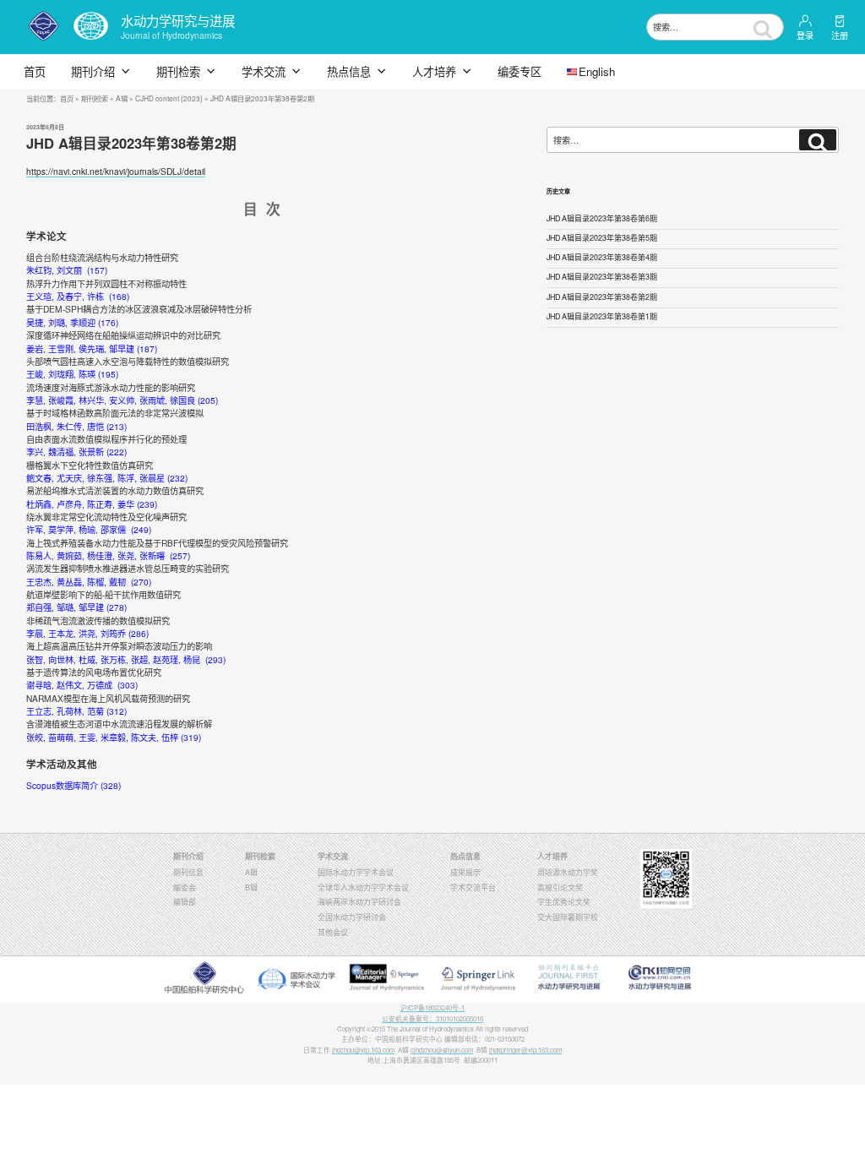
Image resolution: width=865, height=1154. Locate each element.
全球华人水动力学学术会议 (363, 887)
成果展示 (465, 872)
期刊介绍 (93, 71)
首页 (35, 71)
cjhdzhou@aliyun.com (442, 1049)
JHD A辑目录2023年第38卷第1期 (602, 316)
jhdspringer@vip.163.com (525, 1049)
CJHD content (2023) (169, 98)
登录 (805, 35)
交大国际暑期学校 (567, 917)
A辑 (122, 98)
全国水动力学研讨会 (352, 917)
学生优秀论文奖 (563, 901)
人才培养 (434, 71)
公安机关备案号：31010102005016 (432, 1018)
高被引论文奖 (560, 887)
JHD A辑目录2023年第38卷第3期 (602, 276)
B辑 (251, 887)
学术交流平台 (473, 887)
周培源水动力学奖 (567, 872)
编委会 (184, 887)
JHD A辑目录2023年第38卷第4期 (602, 257)
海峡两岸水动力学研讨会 (359, 901)
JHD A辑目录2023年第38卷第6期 (602, 218)
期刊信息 (188, 872)
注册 (839, 35)
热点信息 (349, 71)
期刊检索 (178, 71)
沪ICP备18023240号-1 (432, 1007)
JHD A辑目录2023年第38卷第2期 (602, 296)
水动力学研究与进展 (178, 20)
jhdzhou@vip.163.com (363, 1049)
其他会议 (333, 932)
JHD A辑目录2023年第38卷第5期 (602, 237)
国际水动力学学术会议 (356, 872)
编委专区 (519, 71)
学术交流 (264, 71)
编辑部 (184, 901)
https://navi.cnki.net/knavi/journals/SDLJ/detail (115, 171)
